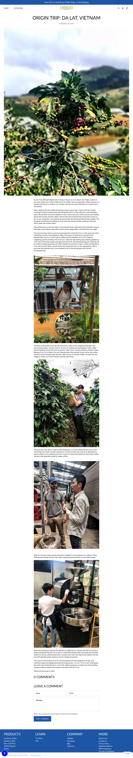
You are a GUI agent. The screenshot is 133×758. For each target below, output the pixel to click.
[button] (5, 753)
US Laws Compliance (106, 751)
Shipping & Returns (105, 746)
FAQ (37, 741)
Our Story (39, 738)
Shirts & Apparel (9, 746)
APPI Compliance (105, 749)
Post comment (42, 719)
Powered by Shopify (22, 755)
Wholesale (71, 741)
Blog (68, 743)
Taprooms (70, 746)
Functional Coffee (10, 738)
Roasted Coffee (9, 741)
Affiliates (70, 738)
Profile (6, 749)
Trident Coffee (12, 755)
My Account (103, 738)
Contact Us (103, 741)
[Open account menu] (123, 8)
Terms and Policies (35, 755)
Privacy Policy (104, 743)
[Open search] (118, 8)
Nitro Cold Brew (9, 743)
